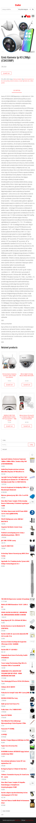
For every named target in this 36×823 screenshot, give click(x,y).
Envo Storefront (29, 820)
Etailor (18, 5)
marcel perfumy (6, 81)
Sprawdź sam (6, 73)
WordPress (18, 820)
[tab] (18, 90)
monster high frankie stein (24, 81)
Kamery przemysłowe (17, 79)
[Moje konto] (22, 16)
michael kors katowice (14, 81)
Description (16, 90)
